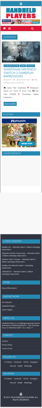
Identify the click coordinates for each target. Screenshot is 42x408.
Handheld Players (11, 66)
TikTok (25, 362)
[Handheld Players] (4, 28)
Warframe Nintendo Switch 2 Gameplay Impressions (20, 73)
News (23, 66)
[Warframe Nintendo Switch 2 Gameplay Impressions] (21, 43)
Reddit (20, 366)
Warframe (21, 83)
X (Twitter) (8, 362)
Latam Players (7, 310)
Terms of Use (7, 348)
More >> (30, 328)
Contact (5, 341)
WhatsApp (28, 366)
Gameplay (7, 83)
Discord (13, 366)
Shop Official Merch (9, 288)
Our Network (7, 302)
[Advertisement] (21, 171)
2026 (35, 80)
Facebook (17, 362)
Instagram (34, 362)
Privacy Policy (7, 345)
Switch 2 (31, 66)
